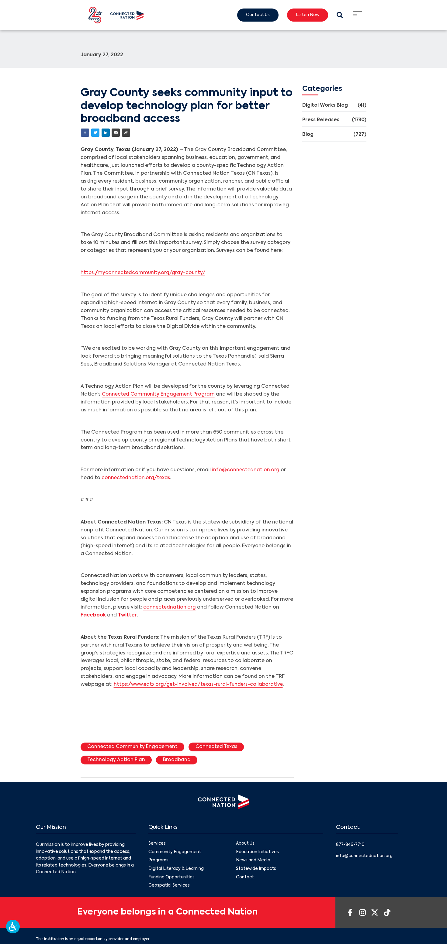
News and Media (253, 862)
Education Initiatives (257, 853)
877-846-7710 (351, 845)
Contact (245, 879)
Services (157, 845)
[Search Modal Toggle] (339, 15)
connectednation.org (169, 607)
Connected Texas (220, 747)
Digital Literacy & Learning (176, 870)
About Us (245, 845)
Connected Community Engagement (134, 747)
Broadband (178, 760)
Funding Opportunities (171, 879)
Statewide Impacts (256, 870)
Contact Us (255, 15)
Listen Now (306, 15)
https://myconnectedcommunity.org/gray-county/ (144, 273)
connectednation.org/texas (137, 478)
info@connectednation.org (246, 470)
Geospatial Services (169, 887)
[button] (13, 926)
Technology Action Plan (117, 760)
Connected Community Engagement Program (159, 394)
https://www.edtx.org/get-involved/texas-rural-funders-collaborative (201, 684)
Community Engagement (174, 853)
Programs (158, 862)
